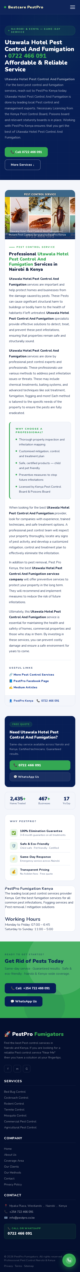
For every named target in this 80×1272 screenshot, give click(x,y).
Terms (18, 1266)
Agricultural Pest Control (20, 1127)
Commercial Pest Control (20, 1121)
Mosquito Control (15, 1116)
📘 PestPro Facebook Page (29, 681)
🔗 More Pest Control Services (31, 675)
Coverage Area (14, 1161)
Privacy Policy (13, 1184)
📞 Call (30, 988)
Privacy (8, 1266)
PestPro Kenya (23, 701)
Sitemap (29, 1266)
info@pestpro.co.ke (22, 1218)
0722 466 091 (50, 701)
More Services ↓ (22, 165)
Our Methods (12, 1173)
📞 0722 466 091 (27, 765)
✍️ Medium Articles (23, 687)
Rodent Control (14, 1104)
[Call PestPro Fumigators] (69, 1260)
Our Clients (11, 1167)
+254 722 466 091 (21, 1212)
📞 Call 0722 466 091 (26, 152)
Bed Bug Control (15, 1092)
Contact (9, 1178)
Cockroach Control (16, 1098)
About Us (10, 1155)
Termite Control (14, 1110)
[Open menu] (72, 7)
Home (8, 1149)
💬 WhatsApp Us (26, 777)
